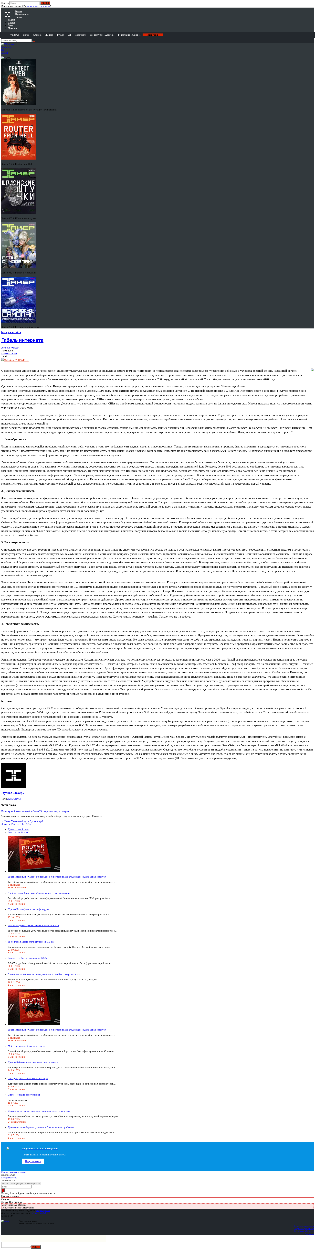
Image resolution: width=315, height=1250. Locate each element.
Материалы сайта (11, 332)
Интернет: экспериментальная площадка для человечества (39, 1111)
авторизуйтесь (9, 1177)
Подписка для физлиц (304, 1226)
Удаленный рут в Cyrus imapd (22, 821)
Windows (14, 34)
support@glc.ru (43, 1210)
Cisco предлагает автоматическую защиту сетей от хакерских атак (44, 974)
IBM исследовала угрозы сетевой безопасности (33, 925)
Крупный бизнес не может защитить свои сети (33, 1062)
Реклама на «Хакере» (129, 34)
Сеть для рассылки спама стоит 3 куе (28, 1078)
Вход (311, 4)
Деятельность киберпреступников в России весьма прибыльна (41, 1127)
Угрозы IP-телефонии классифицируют (29, 909)
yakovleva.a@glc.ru (40, 1213)
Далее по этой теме (18, 829)
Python (60, 34)
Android (37, 34)
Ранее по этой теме (18, 832)
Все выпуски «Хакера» (102, 34)
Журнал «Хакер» (10, 347)
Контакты (309, 1234)
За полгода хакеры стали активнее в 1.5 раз (31, 941)
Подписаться (33, 1161)
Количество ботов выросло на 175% (27, 958)
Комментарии (9, 353)
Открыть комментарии (13, 1172)
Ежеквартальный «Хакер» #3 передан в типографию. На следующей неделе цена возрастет (57, 876)
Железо (49, 34)
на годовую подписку (38, 6)
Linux (26, 34)
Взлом (10, 798)
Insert (35, 1247)
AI (69, 34)
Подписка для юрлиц (304, 1228)
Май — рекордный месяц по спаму (26, 1046)
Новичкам (80, 34)
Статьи (17, 798)
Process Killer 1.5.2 (16, 824)
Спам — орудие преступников (24, 1094)
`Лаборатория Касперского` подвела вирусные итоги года (39, 893)
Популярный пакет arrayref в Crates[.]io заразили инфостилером (35, 811)
